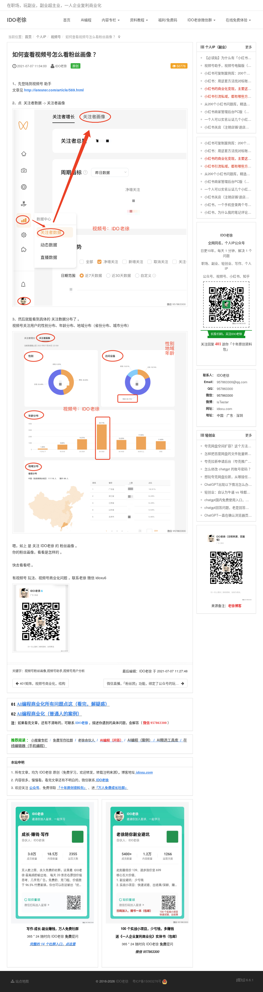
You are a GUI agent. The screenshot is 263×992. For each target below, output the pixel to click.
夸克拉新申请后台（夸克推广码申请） (232, 461)
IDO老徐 (16, 19)
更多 (248, 46)
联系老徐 (79, 577)
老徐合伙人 (86, 740)
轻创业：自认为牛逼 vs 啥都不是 (228, 492)
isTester (223, 401)
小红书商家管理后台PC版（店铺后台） (233, 111)
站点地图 (21, 981)
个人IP (41, 36)
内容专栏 (109, 19)
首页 (66, 19)
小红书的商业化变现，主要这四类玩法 (232, 88)
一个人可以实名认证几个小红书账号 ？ (233, 119)
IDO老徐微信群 (200, 19)
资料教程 (137, 19)
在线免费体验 (237, 19)
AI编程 (86, 19)
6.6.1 (244, 980)
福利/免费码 (167, 19)
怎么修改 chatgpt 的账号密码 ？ (228, 468)
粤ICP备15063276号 (147, 981)
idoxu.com (224, 408)
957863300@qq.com (232, 381)
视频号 (56, 36)
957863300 (225, 388)
